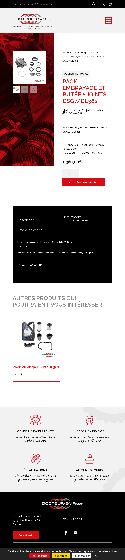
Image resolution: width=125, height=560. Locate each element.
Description (25, 220)
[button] (108, 20)
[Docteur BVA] (33, 20)
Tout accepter (39, 555)
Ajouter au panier (83, 182)
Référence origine (29, 230)
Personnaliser (81, 555)
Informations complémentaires (76, 218)
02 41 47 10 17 (72, 519)
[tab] (39, 219)
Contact (25, 535)
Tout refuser (60, 555)
